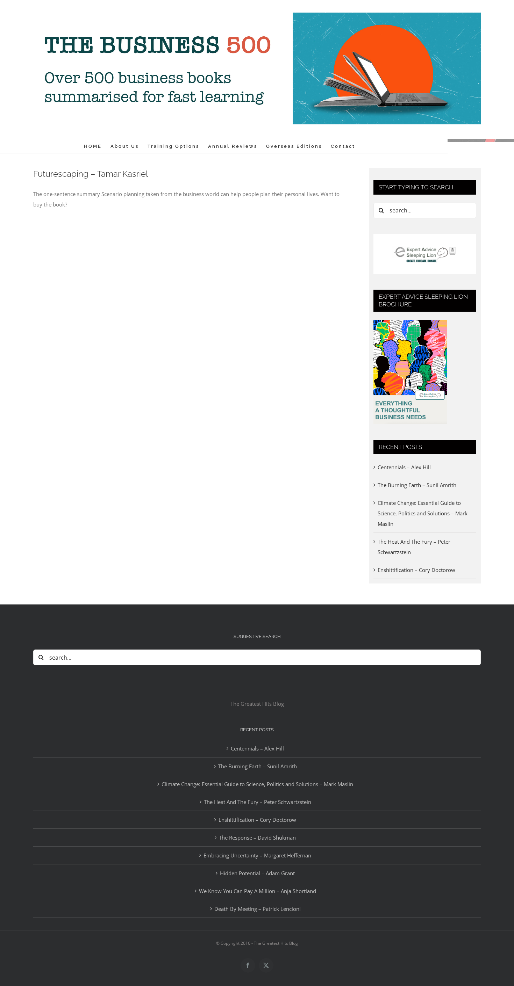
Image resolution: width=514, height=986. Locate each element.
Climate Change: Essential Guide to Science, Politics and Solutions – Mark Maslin (422, 513)
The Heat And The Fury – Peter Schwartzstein (257, 801)
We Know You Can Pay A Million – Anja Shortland (257, 890)
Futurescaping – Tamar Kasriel (90, 174)
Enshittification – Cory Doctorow (416, 569)
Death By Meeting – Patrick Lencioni (257, 908)
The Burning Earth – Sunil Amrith (417, 484)
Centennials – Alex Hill (404, 467)
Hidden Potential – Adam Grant (257, 873)
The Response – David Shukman (257, 837)
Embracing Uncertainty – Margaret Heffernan (257, 855)
